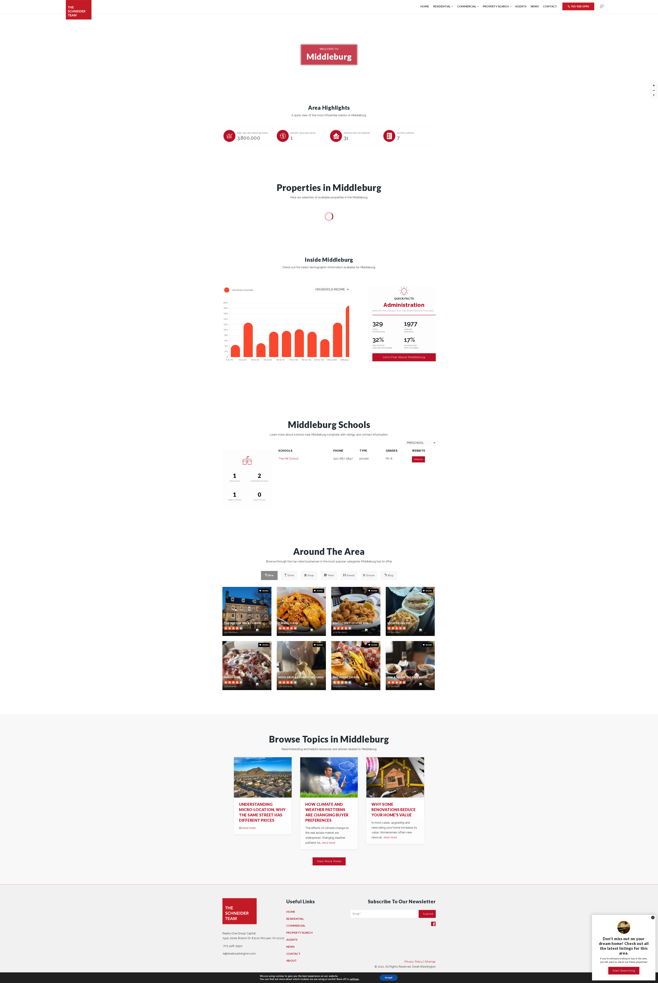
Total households (378, 330)
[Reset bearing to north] (653, 95)
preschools (234, 481)
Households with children (411, 347)
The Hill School (288, 458)
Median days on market (357, 133)
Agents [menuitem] (521, 6)
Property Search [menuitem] (496, 6)
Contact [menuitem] (550, 6)
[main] (329, 449)
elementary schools (259, 481)
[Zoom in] (653, 85)
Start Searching (624, 970)
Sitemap (430, 961)
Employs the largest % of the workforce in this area (403, 311)
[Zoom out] (653, 90)
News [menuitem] (535, 6)
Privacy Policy (413, 961)
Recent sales (302, 133)
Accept (388, 977)
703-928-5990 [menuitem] (579, 6)
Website (418, 459)
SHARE (265, 591)
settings (354, 979)
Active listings (405, 133)
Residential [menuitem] (442, 6)
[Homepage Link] (79, 9)
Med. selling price (252, 133)
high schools (259, 500)
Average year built (409, 330)
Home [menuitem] (424, 6)
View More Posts (329, 861)
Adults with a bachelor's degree (382, 347)
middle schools (235, 500)
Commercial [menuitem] (467, 6)
